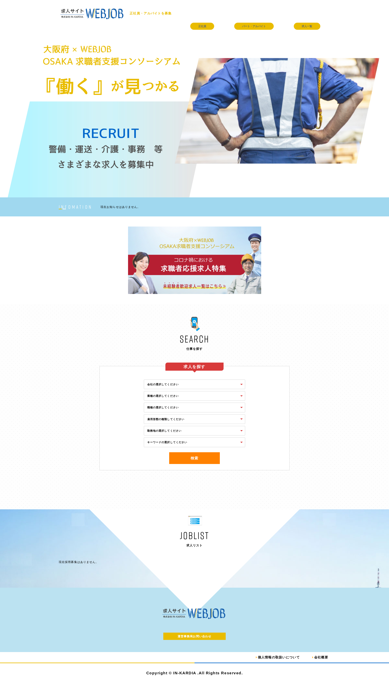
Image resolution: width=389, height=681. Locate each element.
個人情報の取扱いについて (279, 657)
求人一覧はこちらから (194, 569)
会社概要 (321, 657)
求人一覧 (307, 26)
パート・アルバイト (254, 26)
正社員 (202, 26)
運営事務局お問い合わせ (194, 636)
